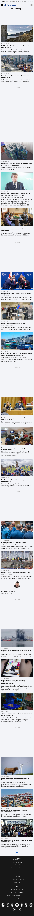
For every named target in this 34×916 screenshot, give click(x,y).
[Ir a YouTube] (21, 905)
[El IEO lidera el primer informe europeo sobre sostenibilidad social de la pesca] (17, 341)
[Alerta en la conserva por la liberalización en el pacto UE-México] (17, 701)
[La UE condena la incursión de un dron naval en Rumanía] (17, 638)
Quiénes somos (17, 862)
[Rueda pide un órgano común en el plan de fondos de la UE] (17, 406)
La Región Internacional (17, 879)
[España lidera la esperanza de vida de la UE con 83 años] (17, 217)
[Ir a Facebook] (3, 905)
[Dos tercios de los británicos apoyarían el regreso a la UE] (17, 467)
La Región (17, 876)
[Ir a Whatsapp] (31, 905)
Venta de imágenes (17, 871)
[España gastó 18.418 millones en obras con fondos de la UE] (17, 560)
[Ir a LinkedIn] (17, 905)
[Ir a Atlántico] (10, 5)
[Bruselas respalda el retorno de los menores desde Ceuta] (17, 63)
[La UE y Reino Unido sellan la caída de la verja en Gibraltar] (17, 281)
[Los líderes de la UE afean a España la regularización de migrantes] (17, 530)
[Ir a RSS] (19, 909)
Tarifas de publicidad (17, 868)
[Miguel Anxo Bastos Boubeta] (17, 584)
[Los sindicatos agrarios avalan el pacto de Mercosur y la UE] (17, 766)
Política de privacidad (17, 889)
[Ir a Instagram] (12, 905)
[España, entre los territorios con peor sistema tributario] (17, 311)
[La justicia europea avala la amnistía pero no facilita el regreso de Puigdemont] (17, 181)
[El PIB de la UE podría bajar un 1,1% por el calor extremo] (17, 33)
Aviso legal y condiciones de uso (17, 895)
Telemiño (17, 882)
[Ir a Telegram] (14, 909)
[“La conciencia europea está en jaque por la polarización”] (17, 436)
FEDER (17, 898)
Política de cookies (17, 892)
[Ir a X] (7, 905)
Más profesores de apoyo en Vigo (16, 1)
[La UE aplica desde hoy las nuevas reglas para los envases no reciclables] (17, 151)
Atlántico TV (17, 865)
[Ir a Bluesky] (26, 905)
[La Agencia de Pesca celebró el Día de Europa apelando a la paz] (17, 828)
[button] (31, 5)
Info (17, 886)
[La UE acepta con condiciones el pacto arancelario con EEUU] (17, 798)
